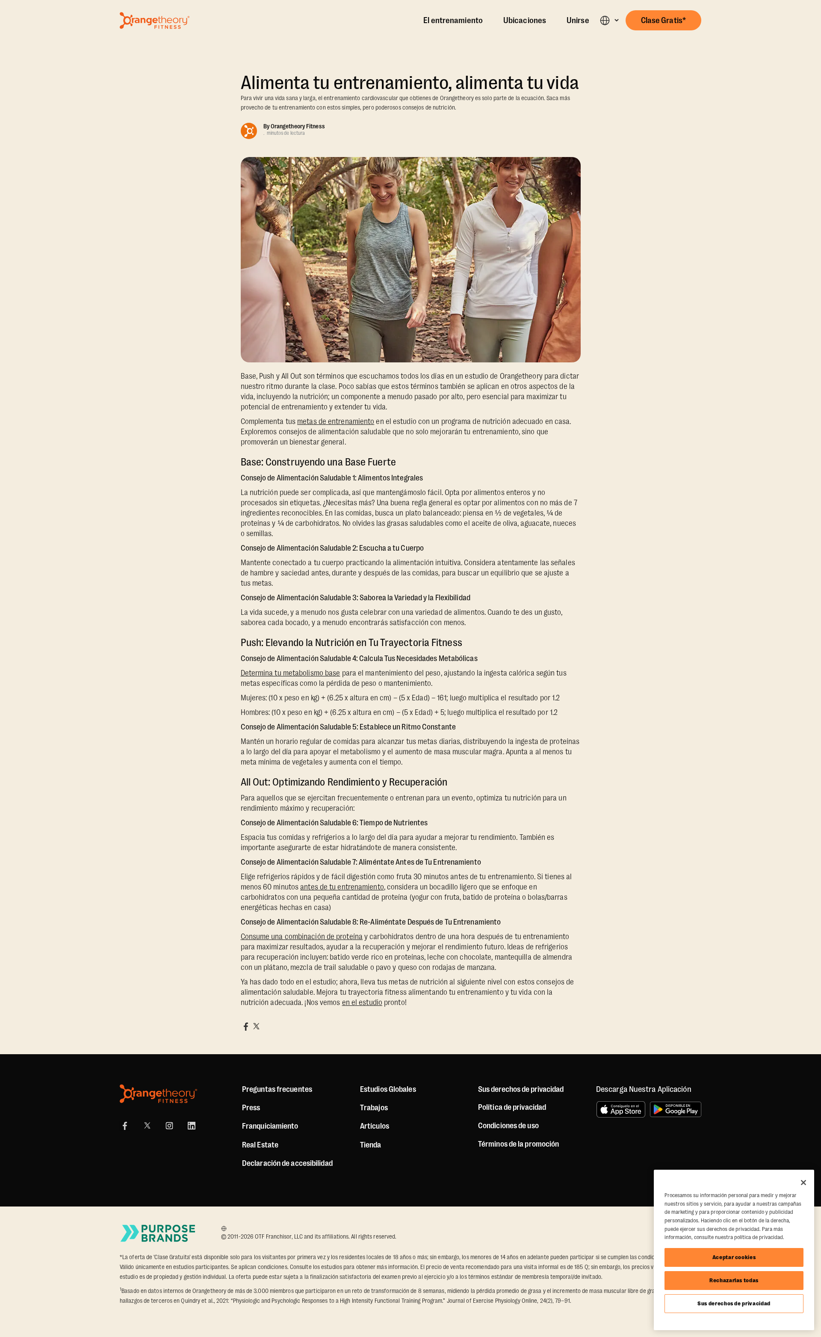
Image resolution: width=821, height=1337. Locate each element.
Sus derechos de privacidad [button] (521, 1089)
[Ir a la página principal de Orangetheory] (154, 20)
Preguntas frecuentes (277, 1089)
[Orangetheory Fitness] (158, 1093)
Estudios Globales (388, 1089)
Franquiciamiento (270, 1126)
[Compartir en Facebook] (246, 1026)
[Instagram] (169, 1126)
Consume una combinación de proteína (302, 936)
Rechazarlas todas (734, 1280)
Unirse (578, 20)
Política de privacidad (512, 1107)
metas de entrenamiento (335, 421)
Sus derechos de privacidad (734, 1303)
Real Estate (260, 1145)
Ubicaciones (524, 20)
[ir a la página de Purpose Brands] (158, 1233)
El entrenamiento (453, 20)
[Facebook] (125, 1126)
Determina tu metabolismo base (290, 673)
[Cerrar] (803, 1182)
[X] (147, 1126)
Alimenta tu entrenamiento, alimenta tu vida (410, 82)
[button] (609, 20)
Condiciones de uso (508, 1125)
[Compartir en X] (256, 1026)
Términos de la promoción (518, 1144)
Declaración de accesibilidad (287, 1163)
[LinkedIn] (191, 1126)
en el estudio (362, 1002)
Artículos (374, 1126)
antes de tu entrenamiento (342, 887)
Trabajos (374, 1107)
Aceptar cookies (734, 1257)
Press (251, 1107)
